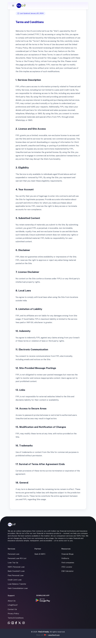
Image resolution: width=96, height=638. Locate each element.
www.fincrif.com (54, 635)
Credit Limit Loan (15, 580)
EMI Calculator (67, 571)
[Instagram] (23, 623)
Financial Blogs (67, 554)
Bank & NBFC (40, 554)
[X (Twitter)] (19, 623)
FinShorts (65, 558)
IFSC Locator (66, 567)
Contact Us (12, 609)
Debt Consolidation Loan (18, 588)
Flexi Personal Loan (16, 575)
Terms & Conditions (16, 618)
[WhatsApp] (9, 623)
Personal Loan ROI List (17, 558)
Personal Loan (13, 554)
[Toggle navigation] (13, 5)
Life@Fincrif (13, 605)
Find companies (67, 563)
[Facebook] (16, 623)
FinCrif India (43, 632)
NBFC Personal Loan (16, 567)
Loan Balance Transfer (17, 584)
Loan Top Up (13, 563)
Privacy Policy (13, 614)
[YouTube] (12, 623)
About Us (11, 601)
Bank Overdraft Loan (16, 571)
